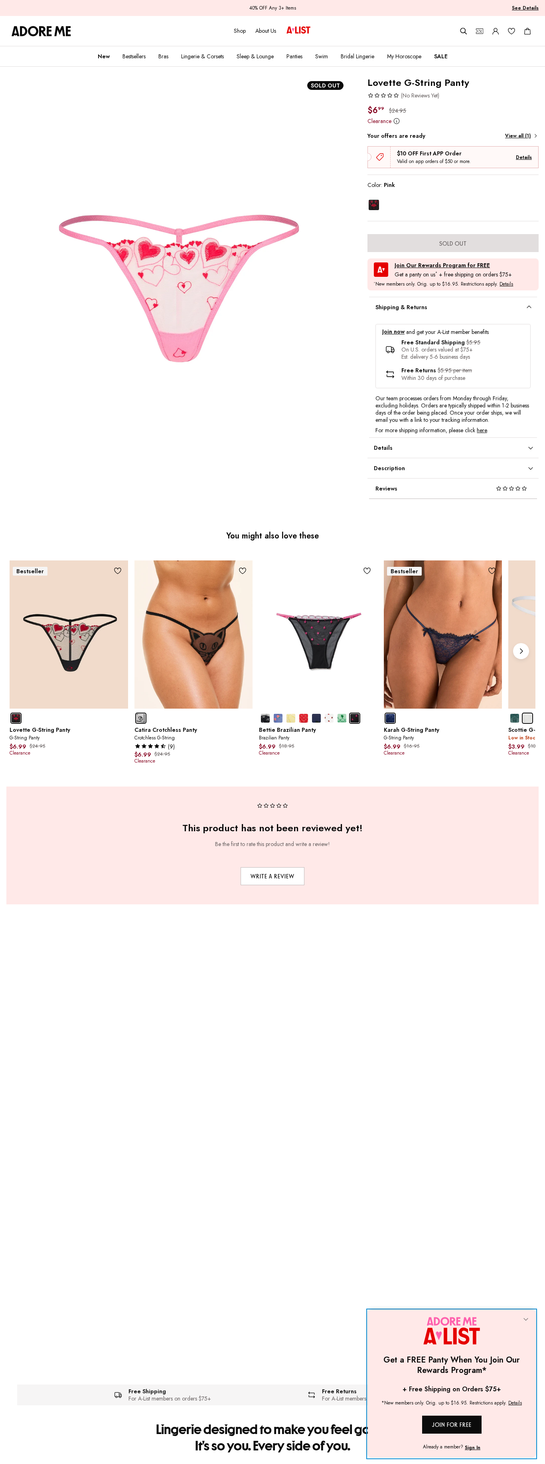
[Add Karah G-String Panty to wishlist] (492, 571)
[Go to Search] (464, 31)
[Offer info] (396, 121)
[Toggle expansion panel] (529, 307)
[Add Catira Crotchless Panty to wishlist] (242, 571)
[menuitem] (103, 56)
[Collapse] (525, 1319)
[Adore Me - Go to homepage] (41, 31)
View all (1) (518, 135)
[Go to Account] (496, 31)
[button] (403, 95)
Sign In (472, 1447)
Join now (393, 332)
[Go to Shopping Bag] (527, 31)
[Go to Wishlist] (511, 31)
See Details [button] (525, 8)
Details (524, 157)
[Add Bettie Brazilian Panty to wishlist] (367, 571)
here (482, 430)
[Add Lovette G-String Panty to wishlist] (118, 571)
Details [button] (506, 284)
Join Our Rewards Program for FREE (442, 265)
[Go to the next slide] (521, 651)
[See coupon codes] (480, 31)
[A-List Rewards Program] (298, 30)
